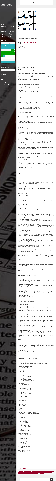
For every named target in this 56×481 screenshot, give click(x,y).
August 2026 (8, 45)
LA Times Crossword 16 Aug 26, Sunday (7, 36)
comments (25, 43)
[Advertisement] (8, 15)
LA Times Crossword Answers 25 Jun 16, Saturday (36, 9)
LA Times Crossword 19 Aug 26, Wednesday (8, 31)
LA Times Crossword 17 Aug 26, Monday (7, 34)
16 (14, 53)
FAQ (1, 77)
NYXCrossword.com (4, 82)
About (2, 79)
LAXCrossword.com (5, 4)
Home (2, 76)
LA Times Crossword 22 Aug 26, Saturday (7, 26)
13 (8, 53)
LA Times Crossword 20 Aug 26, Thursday (7, 29)
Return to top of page (22, 355)
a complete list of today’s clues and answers (31, 42)
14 (10, 53)
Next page (51, 479)
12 (6, 53)
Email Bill (2, 81)
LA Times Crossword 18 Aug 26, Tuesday (7, 33)
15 (12, 53)
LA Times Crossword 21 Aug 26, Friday (7, 28)
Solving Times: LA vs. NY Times (6, 86)
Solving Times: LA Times (5, 84)
